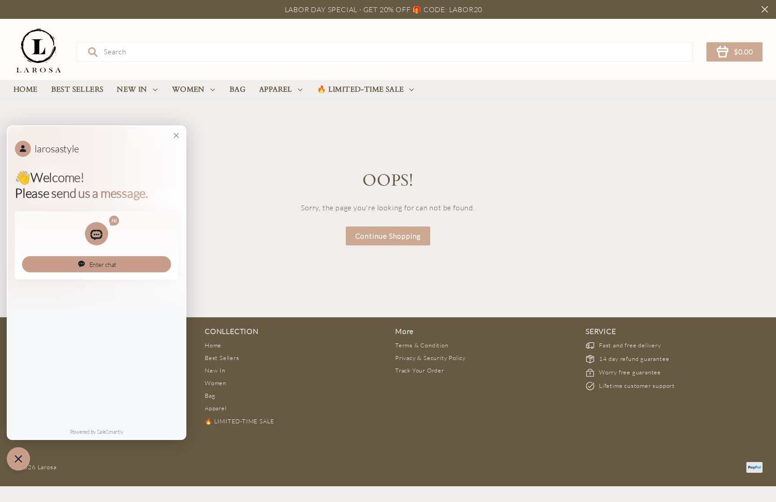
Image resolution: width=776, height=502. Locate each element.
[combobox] (384, 51)
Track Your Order (419, 370)
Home (25, 89)
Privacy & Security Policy (430, 357)
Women (188, 89)
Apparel (275, 89)
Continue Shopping (388, 235)
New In (132, 89)
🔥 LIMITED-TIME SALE (360, 89)
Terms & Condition (422, 345)
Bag (237, 89)
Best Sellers (77, 89)
